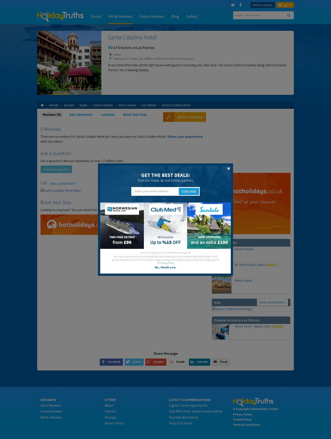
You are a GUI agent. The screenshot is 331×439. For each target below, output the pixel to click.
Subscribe (188, 191)
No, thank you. (165, 267)
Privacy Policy (168, 263)
